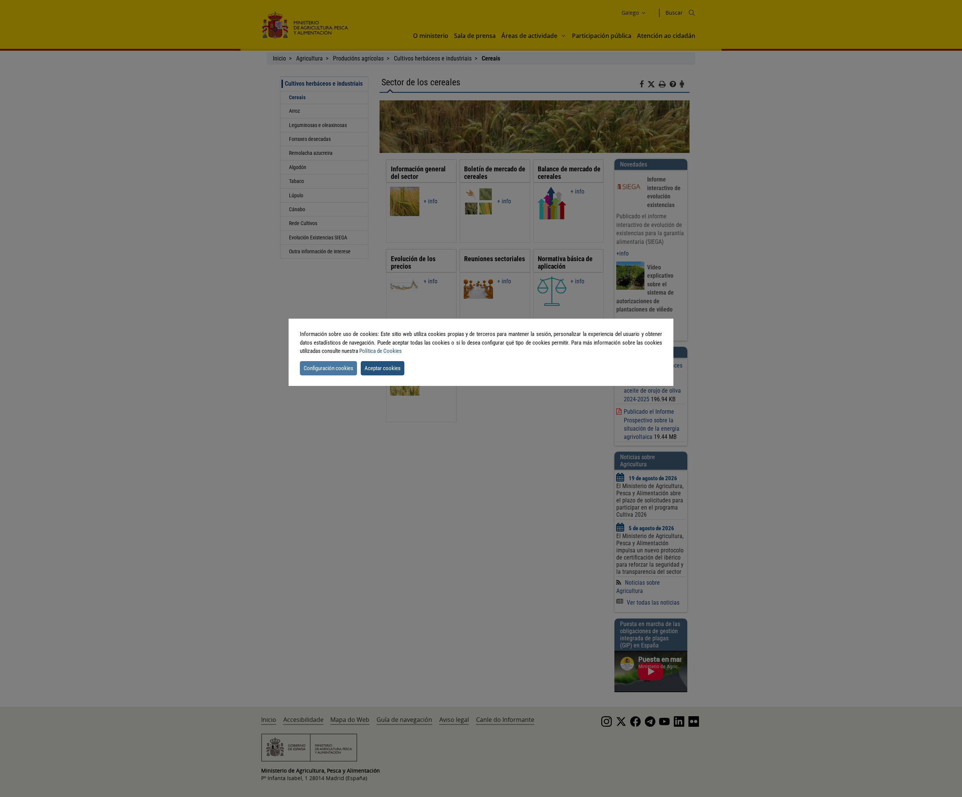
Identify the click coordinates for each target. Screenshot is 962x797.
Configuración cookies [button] (328, 368)
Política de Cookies (380, 351)
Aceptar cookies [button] (383, 368)
